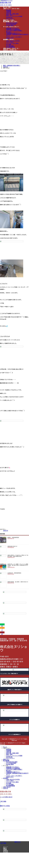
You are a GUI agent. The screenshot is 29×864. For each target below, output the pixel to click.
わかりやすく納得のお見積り (14, 30)
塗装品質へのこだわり (12, 28)
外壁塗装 (8, 11)
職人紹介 (8, 32)
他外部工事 (9, 17)
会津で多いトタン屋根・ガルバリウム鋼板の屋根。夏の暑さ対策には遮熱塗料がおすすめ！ (18, 565)
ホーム (5, 746)
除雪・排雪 (9, 15)
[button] (14, 3)
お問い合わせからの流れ (13, 40)
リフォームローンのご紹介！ (14, 37)
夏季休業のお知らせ (12, 546)
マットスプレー (10, 18)
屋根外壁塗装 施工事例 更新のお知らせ (18, 581)
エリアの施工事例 (11, 24)
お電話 (5, 849)
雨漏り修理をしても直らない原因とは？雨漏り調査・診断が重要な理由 (18, 556)
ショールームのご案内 (12, 43)
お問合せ (5, 850)
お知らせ (5, 530)
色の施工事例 (10, 25)
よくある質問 (10, 45)
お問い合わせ (7, 787)
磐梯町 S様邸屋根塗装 (13, 537)
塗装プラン (6, 759)
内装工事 (8, 12)
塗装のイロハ (10, 38)
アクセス (5, 852)
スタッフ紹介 (10, 42)
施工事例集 (6, 760)
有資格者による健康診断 (13, 29)
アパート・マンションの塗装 (14, 16)
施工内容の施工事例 (11, 23)
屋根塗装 (8, 10)
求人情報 (8, 44)
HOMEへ (5, 848)
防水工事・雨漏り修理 (12, 13)
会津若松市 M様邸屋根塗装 (14, 573)
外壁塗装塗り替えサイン (13, 33)
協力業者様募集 (10, 47)
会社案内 (5, 778)
